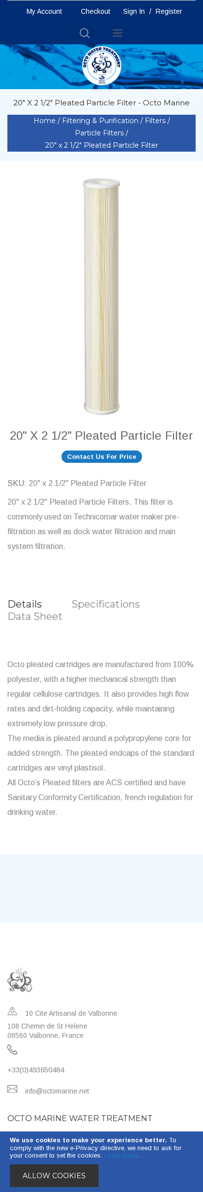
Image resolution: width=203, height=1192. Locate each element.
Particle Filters (100, 133)
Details (24, 604)
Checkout (95, 11)
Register (169, 11)
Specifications (105, 604)
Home (46, 120)
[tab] (39, 604)
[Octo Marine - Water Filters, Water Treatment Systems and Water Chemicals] (102, 65)
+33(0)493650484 (35, 1069)
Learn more (120, 1155)
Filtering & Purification (101, 120)
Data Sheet (35, 616)
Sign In (134, 11)
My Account (44, 11)
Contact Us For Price (101, 456)
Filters (156, 120)
